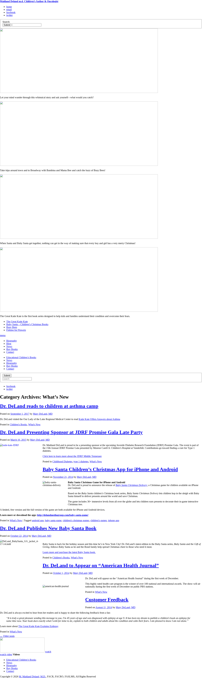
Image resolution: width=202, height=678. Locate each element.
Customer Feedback (106, 599)
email (9, 9)
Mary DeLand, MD (43, 413)
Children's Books (18, 424)
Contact (10, 352)
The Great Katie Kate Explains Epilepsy (38, 626)
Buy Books (12, 349)
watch (48, 651)
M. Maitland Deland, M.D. (32, 676)
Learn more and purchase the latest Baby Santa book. (69, 552)
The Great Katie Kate (17, 321)
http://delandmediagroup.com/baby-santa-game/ (62, 515)
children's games (98, 520)
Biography (11, 340)
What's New (34, 424)
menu (3, 335)
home (9, 6)
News (9, 346)
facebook (10, 12)
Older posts (7, 636)
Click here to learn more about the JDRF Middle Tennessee (72, 456)
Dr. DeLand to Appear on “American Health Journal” (101, 565)
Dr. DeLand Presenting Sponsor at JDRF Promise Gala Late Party (71, 432)
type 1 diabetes (81, 461)
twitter (9, 15)
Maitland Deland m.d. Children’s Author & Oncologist (29, 1)
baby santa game (53, 520)
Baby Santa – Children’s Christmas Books (27, 324)
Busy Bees (11, 327)
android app (38, 520)
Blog (8, 343)
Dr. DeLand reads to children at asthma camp (49, 406)
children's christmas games (76, 520)
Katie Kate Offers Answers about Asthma (99, 419)
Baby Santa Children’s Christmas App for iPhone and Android (110, 469)
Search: (6, 21)
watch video (6, 654)
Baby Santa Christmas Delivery (131, 485)
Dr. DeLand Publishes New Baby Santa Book (48, 528)
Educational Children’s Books (21, 357)
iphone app (113, 520)
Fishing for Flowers (16, 330)
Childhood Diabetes (62, 461)
